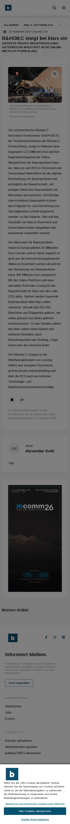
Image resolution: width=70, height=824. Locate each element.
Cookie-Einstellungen (35, 819)
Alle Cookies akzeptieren (35, 811)
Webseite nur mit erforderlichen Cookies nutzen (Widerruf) (35, 804)
